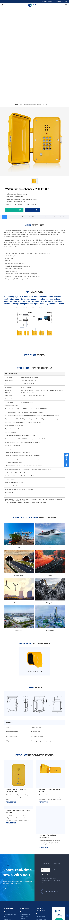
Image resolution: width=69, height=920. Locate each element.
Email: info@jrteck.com (61, 1)
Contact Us (63, 216)
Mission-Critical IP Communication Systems (25, 916)
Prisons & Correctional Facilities (10, 915)
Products (26, 104)
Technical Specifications (34, 216)
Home (16, 104)
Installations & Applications (50, 216)
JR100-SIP (45, 104)
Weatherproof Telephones (35, 104)
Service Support (40, 916)
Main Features (12, 216)
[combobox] (45, 870)
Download (31, 210)
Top (4, 216)
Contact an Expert (51, 891)
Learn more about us (11, 888)
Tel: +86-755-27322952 (46, 1)
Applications (22, 216)
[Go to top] (67, 915)
